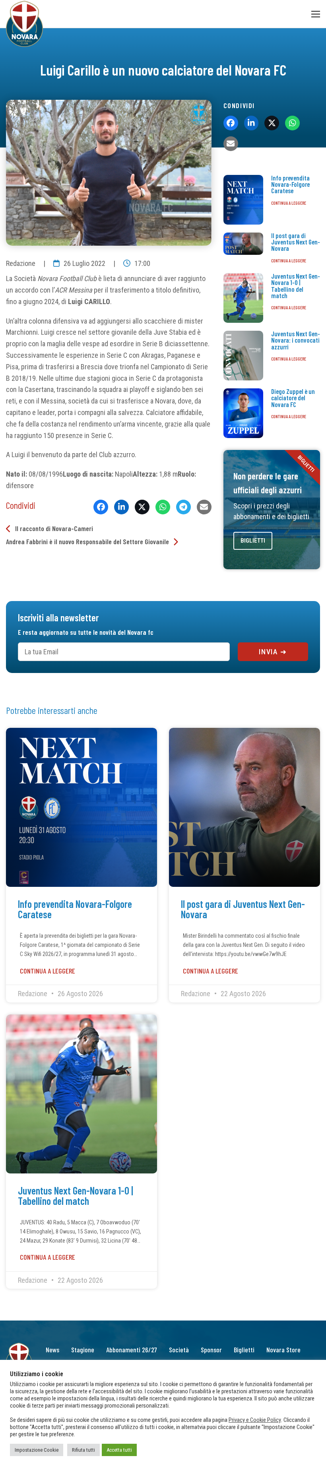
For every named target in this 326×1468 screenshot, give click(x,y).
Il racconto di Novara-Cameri (54, 528)
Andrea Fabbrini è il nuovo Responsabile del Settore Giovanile (87, 541)
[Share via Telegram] (183, 507)
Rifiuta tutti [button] (83, 1450)
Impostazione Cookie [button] (36, 1450)
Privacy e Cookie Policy (255, 1419)
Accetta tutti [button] (119, 1450)
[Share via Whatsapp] (162, 507)
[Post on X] (142, 507)
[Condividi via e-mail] (204, 507)
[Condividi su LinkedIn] (121, 507)
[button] (315, 14)
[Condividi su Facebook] (100, 507)
